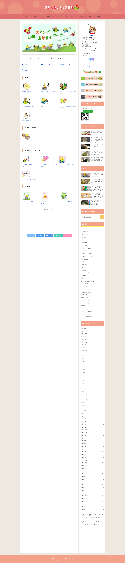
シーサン (92, 35)
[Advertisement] (49, 221)
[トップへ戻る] (122, 560)
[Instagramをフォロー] (93, 59)
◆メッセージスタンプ (65, 65)
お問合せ (53, 558)
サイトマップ (59, 558)
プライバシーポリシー (69, 558)
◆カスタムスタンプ (46, 65)
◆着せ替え (25, 70)
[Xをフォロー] (90, 59)
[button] (67, 235)
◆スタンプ (25, 65)
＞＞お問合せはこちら (87, 66)
